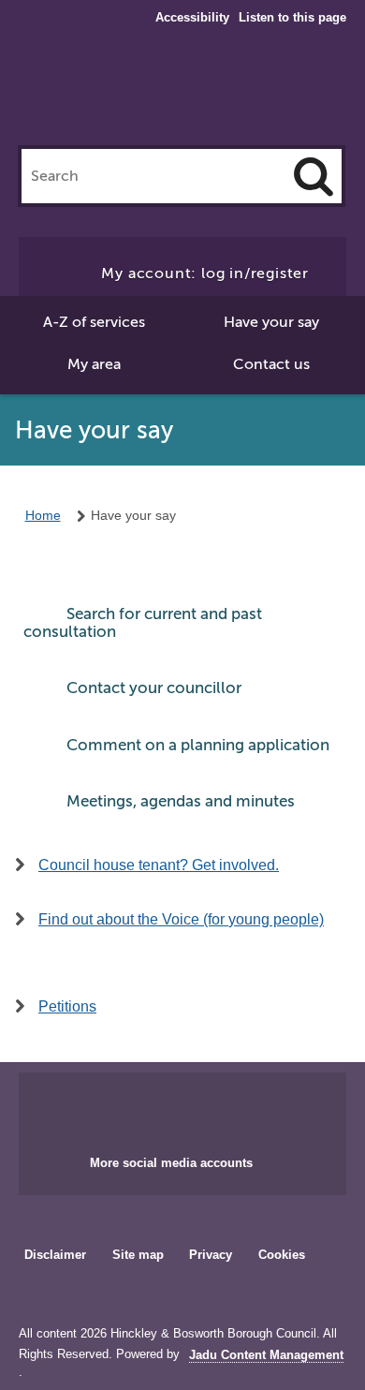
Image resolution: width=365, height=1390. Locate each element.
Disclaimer (55, 1255)
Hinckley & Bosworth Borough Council (183, 92)
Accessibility (192, 17)
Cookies (281, 1255)
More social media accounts (171, 1163)
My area (94, 364)
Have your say (271, 322)
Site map (138, 1255)
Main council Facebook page (143, 1108)
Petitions (67, 1006)
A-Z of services (94, 322)
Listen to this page (292, 17)
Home (43, 515)
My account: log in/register (205, 273)
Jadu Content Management (266, 1355)
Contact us (271, 364)
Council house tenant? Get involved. (158, 865)
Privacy (210, 1255)
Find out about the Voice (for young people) (181, 919)
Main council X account (205, 1108)
